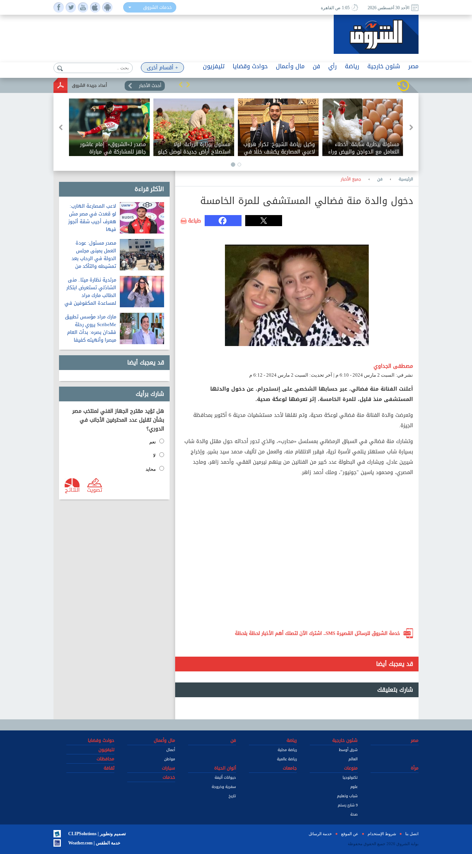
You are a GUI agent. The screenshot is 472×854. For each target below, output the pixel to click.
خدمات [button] (169, 777)
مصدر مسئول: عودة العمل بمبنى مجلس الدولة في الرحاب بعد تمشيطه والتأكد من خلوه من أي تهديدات (94, 258)
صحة (354, 814)
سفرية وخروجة (224, 786)
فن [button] (316, 66)
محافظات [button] (105, 759)
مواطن (169, 759)
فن (379, 179)
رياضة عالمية (287, 759)
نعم (152, 442)
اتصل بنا (412, 833)
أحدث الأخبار (150, 86)
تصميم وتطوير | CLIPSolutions (97, 833)
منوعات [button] (351, 768)
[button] (181, 84)
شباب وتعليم (347, 795)
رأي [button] (332, 66)
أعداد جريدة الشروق (89, 85)
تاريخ (232, 795)
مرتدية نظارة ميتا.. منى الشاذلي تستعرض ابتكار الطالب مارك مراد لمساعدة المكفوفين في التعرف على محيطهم (90, 295)
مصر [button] (413, 66)
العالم (353, 759)
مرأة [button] (415, 768)
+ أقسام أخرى (162, 68)
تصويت (94, 489)
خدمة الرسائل (320, 833)
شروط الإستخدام (382, 833)
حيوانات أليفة (225, 777)
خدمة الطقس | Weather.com (94, 843)
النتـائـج (72, 489)
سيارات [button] (168, 768)
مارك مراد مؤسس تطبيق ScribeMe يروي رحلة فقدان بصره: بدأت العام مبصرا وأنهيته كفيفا (90, 328)
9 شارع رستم (348, 805)
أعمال (170, 749)
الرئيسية (406, 179)
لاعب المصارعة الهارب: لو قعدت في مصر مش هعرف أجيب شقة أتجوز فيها (92, 217)
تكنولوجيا (350, 777)
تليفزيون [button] (214, 66)
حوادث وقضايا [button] (250, 66)
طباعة (194, 221)
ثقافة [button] (109, 768)
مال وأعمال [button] (290, 66)
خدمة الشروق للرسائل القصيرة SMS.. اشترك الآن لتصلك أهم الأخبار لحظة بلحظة (317, 633)
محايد (151, 469)
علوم (354, 786)
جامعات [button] (290, 768)
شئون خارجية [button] (383, 66)
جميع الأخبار (351, 179)
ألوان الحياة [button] (225, 768)
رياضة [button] (352, 66)
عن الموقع (349, 833)
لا (154, 455)
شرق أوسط (348, 749)
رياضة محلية (287, 749)
